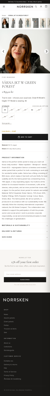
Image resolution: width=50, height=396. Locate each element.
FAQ (5, 368)
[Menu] (4, 7)
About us (7, 343)
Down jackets (9, 321)
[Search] (36, 7)
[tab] (5, 23)
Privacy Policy (9, 375)
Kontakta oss (8, 361)
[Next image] (46, 51)
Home (4, 15)
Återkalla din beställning (12, 379)
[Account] (41, 7)
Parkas (6, 325)
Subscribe (25, 280)
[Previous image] (3, 51)
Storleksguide (9, 350)
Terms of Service (10, 372)
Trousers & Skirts (10, 329)
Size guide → (7, 123)
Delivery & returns (10, 364)
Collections (8, 347)
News (6, 314)
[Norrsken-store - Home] (25, 6)
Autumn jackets (9, 318)
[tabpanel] (25, 51)
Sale (5, 332)
